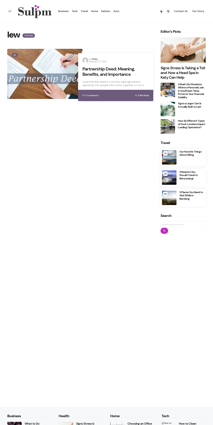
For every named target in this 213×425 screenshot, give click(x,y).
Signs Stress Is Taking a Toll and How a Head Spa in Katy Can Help (183, 73)
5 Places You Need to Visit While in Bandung (191, 195)
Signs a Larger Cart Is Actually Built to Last (189, 105)
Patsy (95, 59)
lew (14, 55)
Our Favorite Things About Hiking (190, 153)
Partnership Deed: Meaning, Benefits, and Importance (108, 71)
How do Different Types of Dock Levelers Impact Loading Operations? (191, 124)
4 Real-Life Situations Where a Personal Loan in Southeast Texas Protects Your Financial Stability (191, 91)
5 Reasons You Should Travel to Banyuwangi (188, 175)
